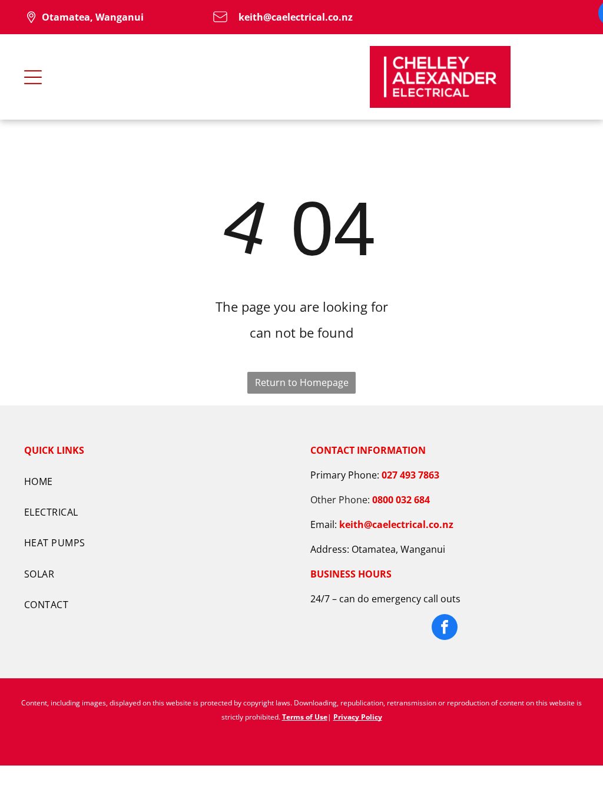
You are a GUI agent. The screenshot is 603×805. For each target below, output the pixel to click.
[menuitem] (158, 481)
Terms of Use (304, 717)
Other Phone (338, 499)
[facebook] (445, 628)
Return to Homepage (302, 382)
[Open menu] (33, 77)
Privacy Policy (357, 717)
